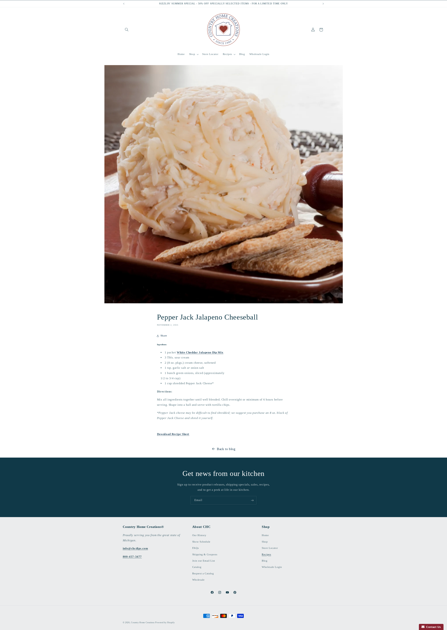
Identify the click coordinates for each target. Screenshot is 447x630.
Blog (265, 560)
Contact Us (432, 626)
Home (265, 535)
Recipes (266, 554)
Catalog (196, 567)
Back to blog (226, 449)
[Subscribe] (252, 500)
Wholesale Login (272, 567)
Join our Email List (203, 560)
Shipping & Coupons (204, 554)
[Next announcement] (323, 3)
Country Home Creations (143, 622)
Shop (265, 541)
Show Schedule (201, 541)
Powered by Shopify (165, 622)
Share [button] (163, 335)
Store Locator (270, 548)
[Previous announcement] (124, 3)
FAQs (195, 548)
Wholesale (198, 580)
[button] (127, 30)
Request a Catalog (203, 573)
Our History (199, 535)
